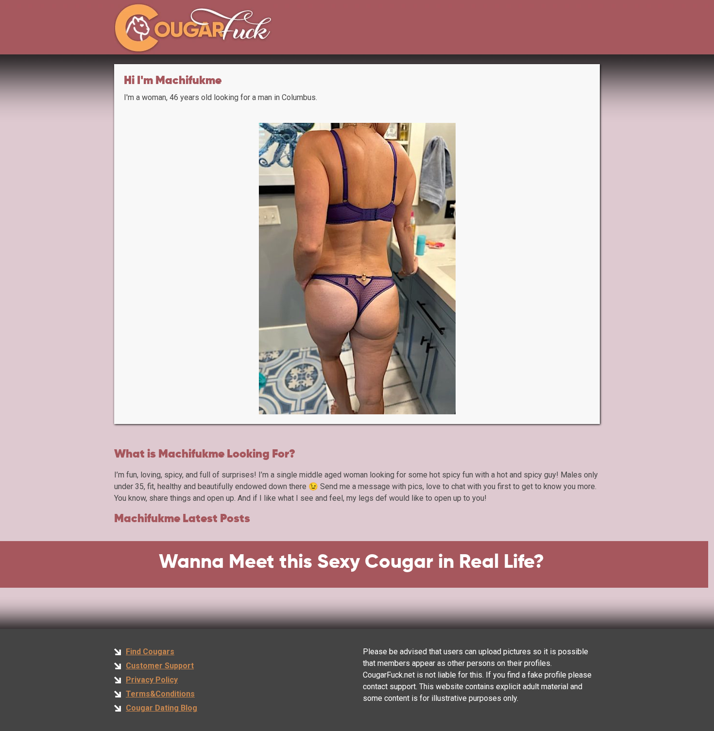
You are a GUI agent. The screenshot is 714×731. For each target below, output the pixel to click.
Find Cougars (150, 651)
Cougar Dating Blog (161, 708)
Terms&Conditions (160, 693)
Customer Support (160, 665)
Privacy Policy (152, 679)
